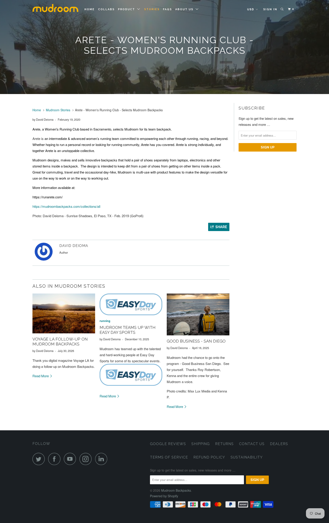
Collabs (106, 9)
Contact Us (252, 444)
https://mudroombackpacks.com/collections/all (66, 206)
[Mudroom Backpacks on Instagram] (86, 459)
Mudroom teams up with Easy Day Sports (128, 330)
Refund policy (209, 457)
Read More (41, 375)
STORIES (152, 9)
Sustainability (247, 457)
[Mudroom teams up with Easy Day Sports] (131, 304)
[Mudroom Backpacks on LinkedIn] (102, 459)
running (105, 321)
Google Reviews (168, 444)
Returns (224, 444)
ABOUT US (185, 9)
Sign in (270, 9)
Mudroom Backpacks (176, 490)
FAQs (167, 9)
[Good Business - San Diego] (198, 314)
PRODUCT (127, 9)
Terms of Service (169, 457)
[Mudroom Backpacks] (55, 10)
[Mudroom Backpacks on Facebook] (55, 459)
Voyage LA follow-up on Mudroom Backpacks (60, 341)
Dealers (279, 444)
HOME (89, 9)
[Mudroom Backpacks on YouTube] (71, 459)
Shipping (200, 444)
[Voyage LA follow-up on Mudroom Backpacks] (63, 313)
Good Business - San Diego (196, 341)
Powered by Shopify (164, 496)
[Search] (282, 9)
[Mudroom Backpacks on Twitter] (39, 459)
